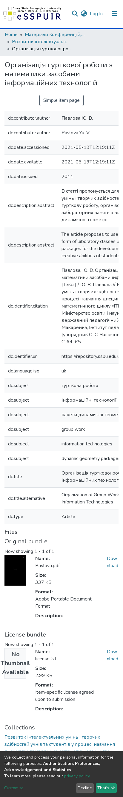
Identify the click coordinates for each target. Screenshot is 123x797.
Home (11, 34)
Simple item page (61, 100)
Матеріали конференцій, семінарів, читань (54, 34)
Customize (14, 788)
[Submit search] (75, 14)
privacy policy (77, 776)
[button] (84, 13)
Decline (85, 788)
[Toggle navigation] (114, 14)
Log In (97, 13)
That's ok (106, 788)
